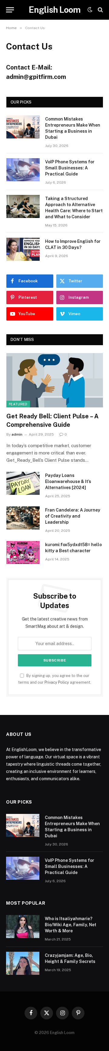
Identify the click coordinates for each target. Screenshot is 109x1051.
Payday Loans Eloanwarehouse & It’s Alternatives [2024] (68, 481)
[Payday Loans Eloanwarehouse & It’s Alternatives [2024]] (23, 483)
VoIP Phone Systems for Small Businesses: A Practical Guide (69, 167)
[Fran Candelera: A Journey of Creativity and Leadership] (23, 517)
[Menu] (10, 10)
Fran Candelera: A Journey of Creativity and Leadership (72, 516)
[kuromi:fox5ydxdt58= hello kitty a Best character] (23, 552)
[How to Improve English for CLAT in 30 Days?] (23, 249)
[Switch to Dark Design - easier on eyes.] (90, 9)
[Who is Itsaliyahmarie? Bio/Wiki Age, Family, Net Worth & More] (22, 926)
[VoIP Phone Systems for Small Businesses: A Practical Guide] (23, 169)
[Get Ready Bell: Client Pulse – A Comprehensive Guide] (54, 380)
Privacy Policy (57, 682)
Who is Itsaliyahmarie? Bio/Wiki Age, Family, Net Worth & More (70, 924)
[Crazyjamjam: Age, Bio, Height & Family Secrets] (22, 963)
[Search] (100, 10)
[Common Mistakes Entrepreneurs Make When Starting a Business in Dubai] (23, 126)
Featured (18, 404)
